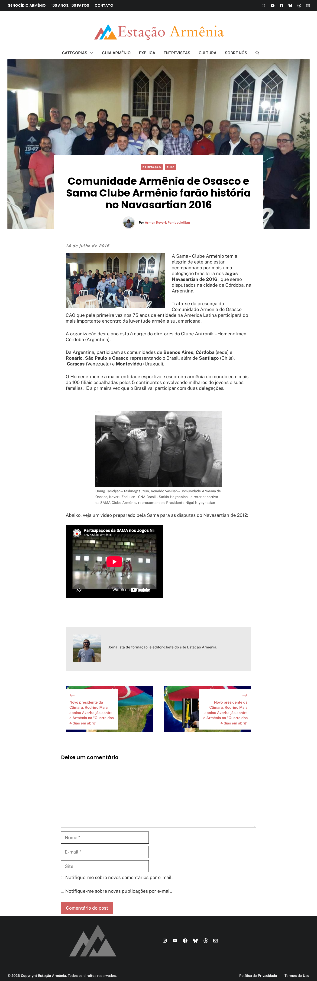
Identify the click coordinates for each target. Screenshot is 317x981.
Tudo (171, 167)
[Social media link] (263, 5)
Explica (147, 53)
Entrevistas (177, 53)
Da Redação (151, 167)
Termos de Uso (297, 976)
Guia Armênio (116, 53)
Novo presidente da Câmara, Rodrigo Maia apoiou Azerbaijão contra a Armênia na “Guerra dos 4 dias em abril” (91, 712)
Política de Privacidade (258, 976)
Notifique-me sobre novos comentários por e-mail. (119, 877)
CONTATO (104, 5)
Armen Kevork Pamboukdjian (167, 222)
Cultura (208, 53)
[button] (255, 53)
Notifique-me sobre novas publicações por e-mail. (118, 891)
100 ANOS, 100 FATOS (70, 5)
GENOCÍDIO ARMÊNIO (27, 5)
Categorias (74, 53)
